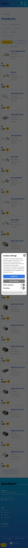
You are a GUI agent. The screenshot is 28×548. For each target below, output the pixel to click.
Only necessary (14, 281)
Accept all (14, 276)
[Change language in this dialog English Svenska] (24, 255)
